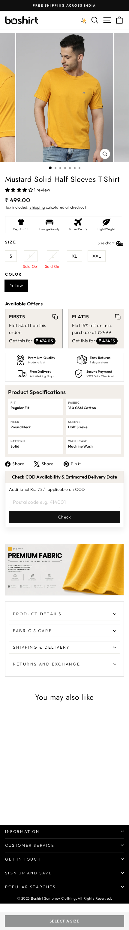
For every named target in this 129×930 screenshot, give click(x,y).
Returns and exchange (46, 664)
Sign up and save (28, 872)
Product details (37, 613)
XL (74, 256)
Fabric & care (32, 630)
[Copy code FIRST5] (55, 316)
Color (13, 274)
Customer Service (30, 845)
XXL (96, 256)
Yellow (16, 285)
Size (60, 242)
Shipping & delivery (41, 647)
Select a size (64, 921)
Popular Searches (30, 886)
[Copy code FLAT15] (118, 316)
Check (64, 517)
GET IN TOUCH (23, 859)
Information (22, 831)
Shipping (37, 207)
